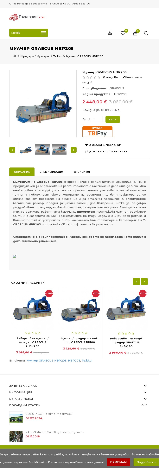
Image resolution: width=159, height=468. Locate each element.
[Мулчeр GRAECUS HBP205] (25, 149)
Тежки (57, 56)
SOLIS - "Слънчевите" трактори (49, 437)
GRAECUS (117, 88)
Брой (86, 119)
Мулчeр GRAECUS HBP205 (84, 56)
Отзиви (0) (82, 171)
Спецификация (52, 171)
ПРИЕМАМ (118, 462)
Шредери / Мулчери (34, 56)
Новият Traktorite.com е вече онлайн (52, 419)
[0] (118, 33)
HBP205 (74, 360)
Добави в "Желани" (105, 144)
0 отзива (110, 77)
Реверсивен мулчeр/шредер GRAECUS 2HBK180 (126, 342)
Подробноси (146, 462)
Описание (22, 171)
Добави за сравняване (108, 151)
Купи (113, 119)
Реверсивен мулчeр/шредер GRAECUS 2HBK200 (33, 342)
